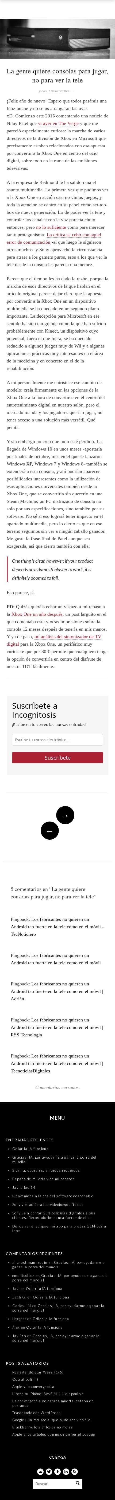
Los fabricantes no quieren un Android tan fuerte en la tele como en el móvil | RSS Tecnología (57, 1027)
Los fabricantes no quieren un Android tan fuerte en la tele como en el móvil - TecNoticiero (57, 927)
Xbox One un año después (37, 614)
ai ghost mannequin (29, 1262)
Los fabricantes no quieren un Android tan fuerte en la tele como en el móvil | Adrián (57, 991)
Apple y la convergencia (33, 1386)
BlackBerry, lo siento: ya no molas (42, 1427)
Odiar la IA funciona (30, 1149)
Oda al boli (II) (25, 1379)
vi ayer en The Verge (58, 123)
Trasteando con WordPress (36, 1413)
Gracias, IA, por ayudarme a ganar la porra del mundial (58, 1264)
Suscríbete (58, 757)
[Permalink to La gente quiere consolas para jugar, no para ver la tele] (57, 40)
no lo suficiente (51, 227)
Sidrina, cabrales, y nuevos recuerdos (46, 1170)
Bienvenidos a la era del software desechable (52, 1196)
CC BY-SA (57, 1457)
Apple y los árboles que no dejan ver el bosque (53, 1434)
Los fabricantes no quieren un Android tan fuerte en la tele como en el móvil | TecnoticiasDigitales (57, 1063)
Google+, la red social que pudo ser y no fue (51, 1420)
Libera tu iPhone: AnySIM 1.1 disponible (48, 1394)
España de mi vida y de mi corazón (43, 1179)
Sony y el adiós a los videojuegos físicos (48, 1204)
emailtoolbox (23, 1275)
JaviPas (19, 1336)
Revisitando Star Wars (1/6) (38, 1372)
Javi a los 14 (24, 1187)
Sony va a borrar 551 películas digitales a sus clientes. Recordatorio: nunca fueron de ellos (54, 1215)
